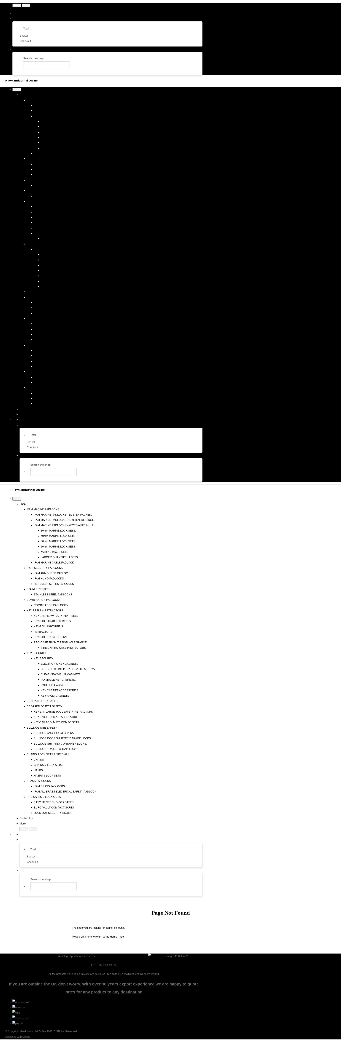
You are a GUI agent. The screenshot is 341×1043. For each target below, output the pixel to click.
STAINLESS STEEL (38, 179)
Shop (23, 94)
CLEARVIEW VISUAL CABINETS (60, 265)
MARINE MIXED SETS (54, 142)
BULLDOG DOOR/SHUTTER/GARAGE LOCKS (62, 329)
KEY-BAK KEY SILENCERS (50, 227)
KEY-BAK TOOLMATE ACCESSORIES (57, 307)
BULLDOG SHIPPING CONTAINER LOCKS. (60, 334)
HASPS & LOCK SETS (47, 366)
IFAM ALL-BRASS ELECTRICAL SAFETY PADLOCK (65, 382)
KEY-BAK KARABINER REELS (52, 211)
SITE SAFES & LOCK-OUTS (44, 387)
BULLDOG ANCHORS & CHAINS (54, 323)
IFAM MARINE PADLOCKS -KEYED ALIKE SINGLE (64, 110)
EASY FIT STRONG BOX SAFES (54, 392)
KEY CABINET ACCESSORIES (59, 281)
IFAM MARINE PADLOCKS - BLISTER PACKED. (63, 105)
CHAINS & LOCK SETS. (48, 355)
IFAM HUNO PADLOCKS (49, 169)
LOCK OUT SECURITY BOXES (53, 403)
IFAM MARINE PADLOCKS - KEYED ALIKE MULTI (64, 116)
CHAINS (39, 350)
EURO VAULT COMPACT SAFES (54, 398)
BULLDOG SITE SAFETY (42, 318)
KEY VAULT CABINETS (55, 286)
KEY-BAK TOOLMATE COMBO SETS (56, 313)
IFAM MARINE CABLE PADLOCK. (54, 153)
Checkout (25, 40)
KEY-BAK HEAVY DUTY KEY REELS (56, 206)
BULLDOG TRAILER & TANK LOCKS (56, 339)
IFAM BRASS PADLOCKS (49, 376)
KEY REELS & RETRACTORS (45, 201)
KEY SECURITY (36, 243)
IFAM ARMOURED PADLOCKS (52, 163)
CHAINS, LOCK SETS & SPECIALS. (48, 345)
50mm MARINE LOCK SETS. (58, 132)
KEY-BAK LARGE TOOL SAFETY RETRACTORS (63, 302)
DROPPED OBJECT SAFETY (44, 297)
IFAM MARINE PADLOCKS (43, 100)
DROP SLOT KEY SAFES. (42, 291)
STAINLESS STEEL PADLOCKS (53, 185)
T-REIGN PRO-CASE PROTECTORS (63, 238)
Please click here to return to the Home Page (98, 936)
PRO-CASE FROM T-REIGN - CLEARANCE (60, 233)
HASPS (38, 361)
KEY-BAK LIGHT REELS (48, 217)
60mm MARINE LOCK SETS (58, 137)
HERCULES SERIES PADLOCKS (54, 174)
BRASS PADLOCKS (39, 371)
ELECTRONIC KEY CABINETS (59, 254)
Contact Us (26, 408)
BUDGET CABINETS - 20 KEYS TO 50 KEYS (68, 259)
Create (26, 1036)
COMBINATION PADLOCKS (44, 190)
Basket (24, 35)
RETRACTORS (43, 222)
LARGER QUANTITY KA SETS (59, 147)
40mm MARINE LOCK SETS (58, 126)
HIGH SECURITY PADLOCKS (45, 158)
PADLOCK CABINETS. (54, 275)
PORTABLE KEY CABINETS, (58, 270)
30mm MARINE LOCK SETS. (58, 121)
